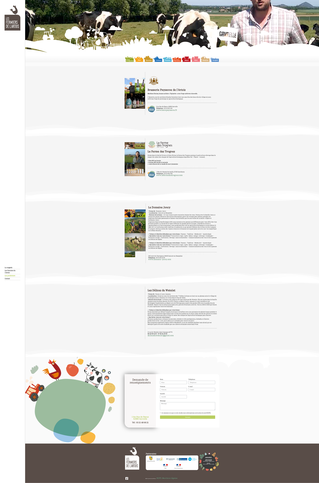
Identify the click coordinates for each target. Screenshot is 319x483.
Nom (161, 379)
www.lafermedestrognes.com (169, 175)
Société (162, 393)
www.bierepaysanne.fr (166, 110)
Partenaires (151, 454)
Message (163, 401)
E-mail (190, 386)
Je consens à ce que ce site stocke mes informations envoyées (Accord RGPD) (186, 413)
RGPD (159, 478)
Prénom (162, 386)
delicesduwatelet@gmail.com (161, 335)
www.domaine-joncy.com (159, 259)
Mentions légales (169, 478)
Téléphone (191, 379)
